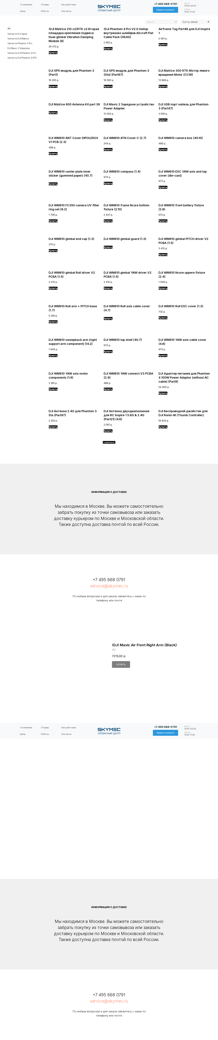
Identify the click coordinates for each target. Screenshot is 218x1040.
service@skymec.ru (109, 585)
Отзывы (45, 4)
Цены (23, 11)
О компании (26, 4)
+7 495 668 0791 (109, 579)
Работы (45, 11)
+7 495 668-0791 (165, 3)
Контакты (66, 11)
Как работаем (68, 4)
